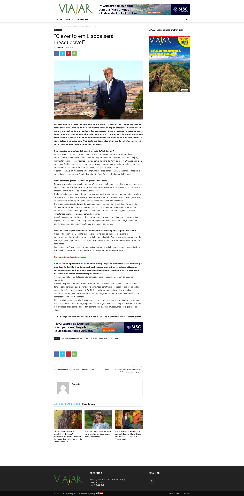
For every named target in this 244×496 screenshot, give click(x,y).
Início (56, 26)
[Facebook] (56, 53)
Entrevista (63, 26)
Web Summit (114, 339)
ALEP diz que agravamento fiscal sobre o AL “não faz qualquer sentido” (124, 370)
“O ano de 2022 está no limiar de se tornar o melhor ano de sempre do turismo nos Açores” (98, 434)
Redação (60, 47)
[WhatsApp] (74, 53)
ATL (87, 339)
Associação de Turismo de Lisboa (72, 339)
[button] (187, 19)
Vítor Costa (103, 339)
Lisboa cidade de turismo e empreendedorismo (74, 369)
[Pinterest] (68, 53)
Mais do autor (89, 404)
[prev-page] (55, 446)
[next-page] (59, 446)
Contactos (82, 19)
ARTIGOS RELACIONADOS (67, 404)
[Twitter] (62, 53)
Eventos (94, 339)
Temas (68, 19)
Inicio (59, 19)
